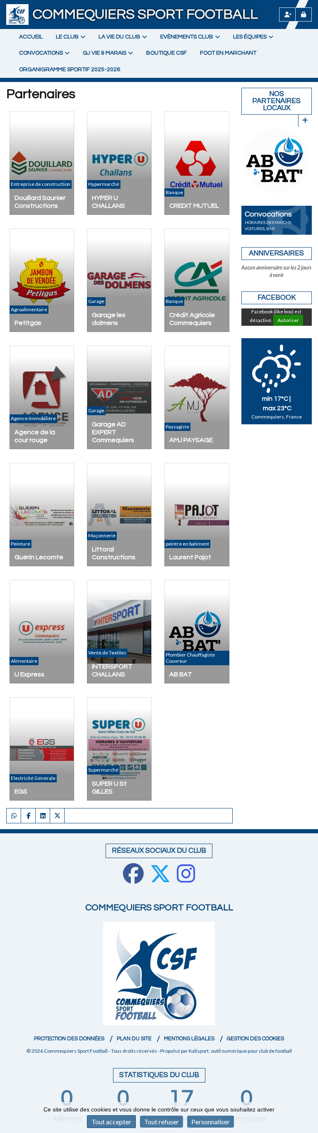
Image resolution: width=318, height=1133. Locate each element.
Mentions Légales (189, 1039)
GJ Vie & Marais (104, 53)
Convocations (41, 53)
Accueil (31, 37)
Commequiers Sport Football (145, 14)
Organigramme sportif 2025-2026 (69, 69)
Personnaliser (210, 1122)
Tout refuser (161, 1122)
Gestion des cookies (255, 1039)
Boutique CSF (166, 53)
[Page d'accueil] (17, 14)
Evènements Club (186, 37)
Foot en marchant (228, 53)
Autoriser (288, 321)
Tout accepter (111, 1122)
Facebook (277, 298)
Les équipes (250, 37)
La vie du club (119, 37)
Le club (67, 37)
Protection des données (69, 1039)
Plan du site (134, 1039)
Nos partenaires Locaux (276, 101)
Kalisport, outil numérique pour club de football (240, 1051)
